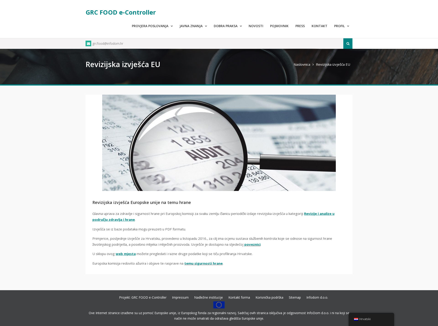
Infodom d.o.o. (317, 297)
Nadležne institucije (208, 297)
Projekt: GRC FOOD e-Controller (143, 297)
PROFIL (339, 26)
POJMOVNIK (279, 26)
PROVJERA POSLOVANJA (150, 26)
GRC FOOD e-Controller (121, 12)
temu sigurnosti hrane (203, 263)
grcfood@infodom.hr (107, 43)
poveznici (252, 244)
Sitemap (295, 297)
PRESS (300, 26)
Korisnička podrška (269, 297)
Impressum (180, 297)
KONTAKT (319, 26)
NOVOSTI (256, 26)
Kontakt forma (239, 297)
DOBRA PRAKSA (225, 26)
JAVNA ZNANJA (191, 26)
